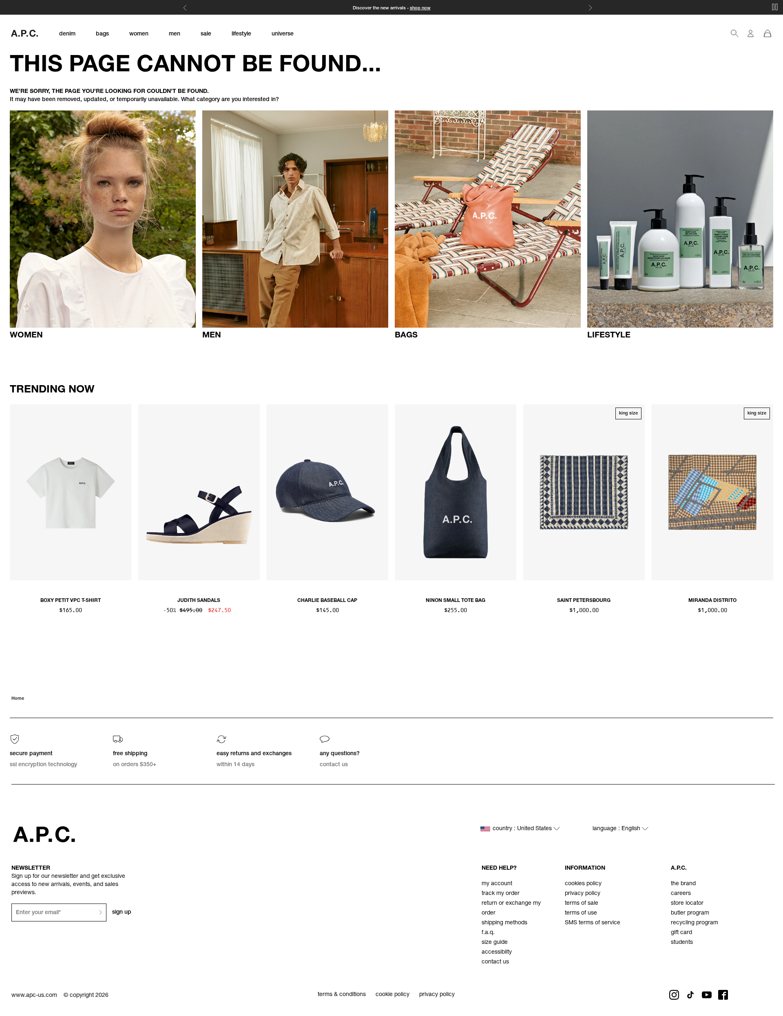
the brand (683, 884)
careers (681, 894)
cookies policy (583, 884)
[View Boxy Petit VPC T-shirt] (71, 492)
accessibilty (497, 952)
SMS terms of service (592, 923)
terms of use (581, 913)
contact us (495, 962)
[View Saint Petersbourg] (584, 492)
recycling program (694, 923)
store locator (687, 903)
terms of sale (581, 903)
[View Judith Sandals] (199, 492)
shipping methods (504, 923)
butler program (690, 913)
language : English (617, 829)
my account (497, 884)
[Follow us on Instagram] (674, 995)
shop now (420, 8)
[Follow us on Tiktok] (690, 995)
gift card (681, 933)
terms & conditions (342, 995)
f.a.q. (488, 933)
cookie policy (392, 995)
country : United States (523, 829)
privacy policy (582, 894)
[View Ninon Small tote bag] (456, 492)
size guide (495, 942)
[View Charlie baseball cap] (327, 492)
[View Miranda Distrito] (712, 492)
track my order (501, 894)
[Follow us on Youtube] (707, 995)
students (682, 942)
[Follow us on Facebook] (723, 995)
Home (17, 698)
